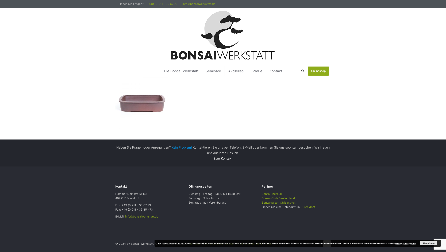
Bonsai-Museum (272, 194)
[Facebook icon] (325, 4)
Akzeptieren (428, 243)
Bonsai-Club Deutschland (278, 198)
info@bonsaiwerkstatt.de (198, 4)
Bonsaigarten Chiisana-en (278, 202)
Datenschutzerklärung (405, 243)
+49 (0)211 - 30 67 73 (163, 4)
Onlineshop (318, 71)
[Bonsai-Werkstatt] (223, 37)
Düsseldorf (308, 207)
